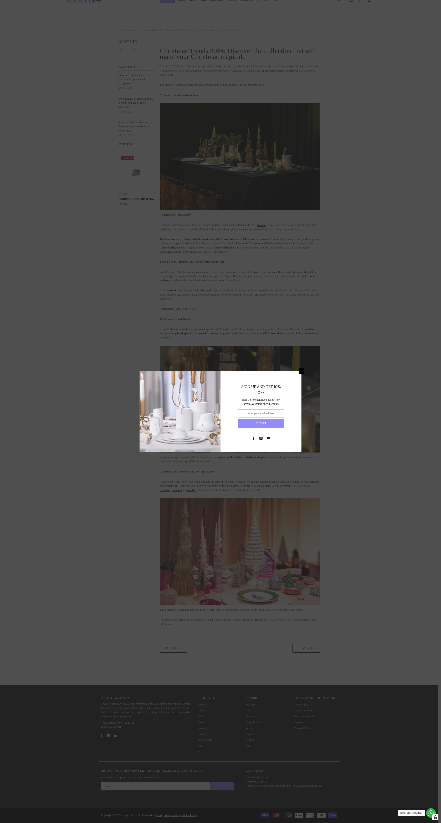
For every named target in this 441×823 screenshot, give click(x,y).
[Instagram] (261, 438)
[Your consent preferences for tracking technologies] (435, 817)
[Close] (301, 371)
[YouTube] (268, 438)
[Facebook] (253, 438)
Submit (261, 423)
